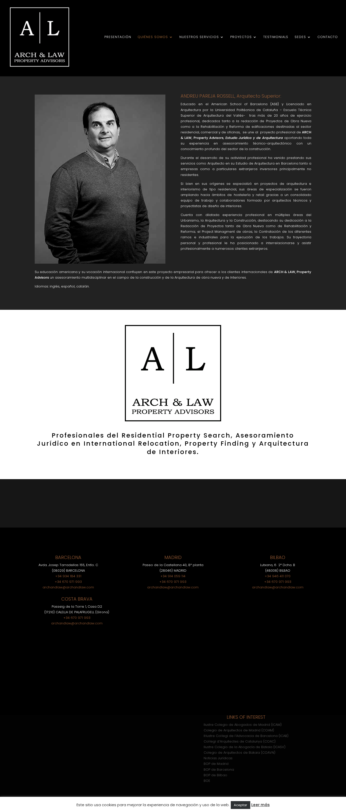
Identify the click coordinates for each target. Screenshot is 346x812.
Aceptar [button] (240, 805)
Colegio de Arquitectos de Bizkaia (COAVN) (239, 752)
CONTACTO (327, 37)
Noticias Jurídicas (218, 758)
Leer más (260, 804)
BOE (207, 780)
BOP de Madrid (216, 763)
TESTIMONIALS (275, 37)
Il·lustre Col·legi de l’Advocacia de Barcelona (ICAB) (246, 735)
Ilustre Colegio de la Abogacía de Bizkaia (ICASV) (244, 747)
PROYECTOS (241, 37)
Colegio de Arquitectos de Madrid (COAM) (239, 730)
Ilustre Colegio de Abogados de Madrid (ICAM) (243, 724)
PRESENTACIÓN (117, 37)
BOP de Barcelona (219, 769)
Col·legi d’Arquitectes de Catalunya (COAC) (240, 741)
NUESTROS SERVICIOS (199, 37)
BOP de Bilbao (215, 775)
